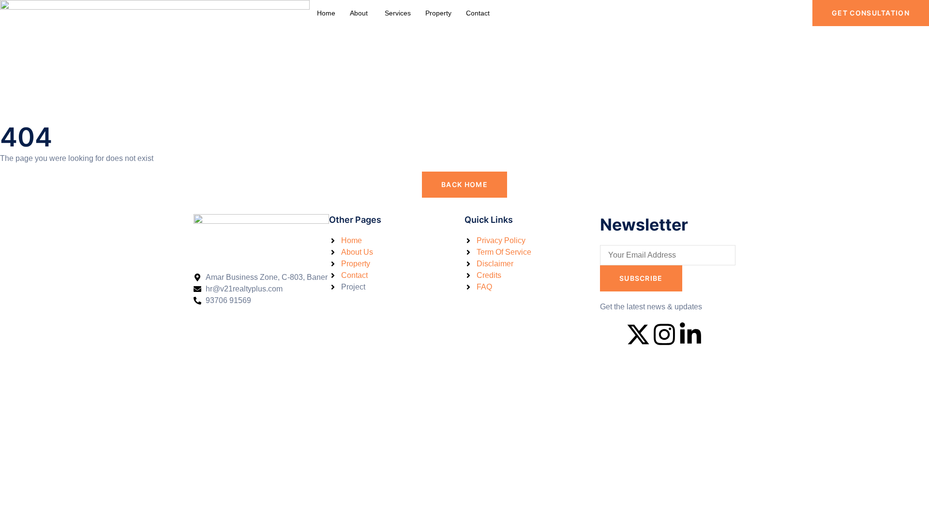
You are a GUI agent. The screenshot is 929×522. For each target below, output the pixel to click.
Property (438, 13)
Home (326, 13)
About (359, 13)
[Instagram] (664, 334)
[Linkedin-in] (690, 334)
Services (398, 13)
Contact (478, 13)
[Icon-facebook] (612, 334)
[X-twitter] (638, 334)
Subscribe (641, 278)
